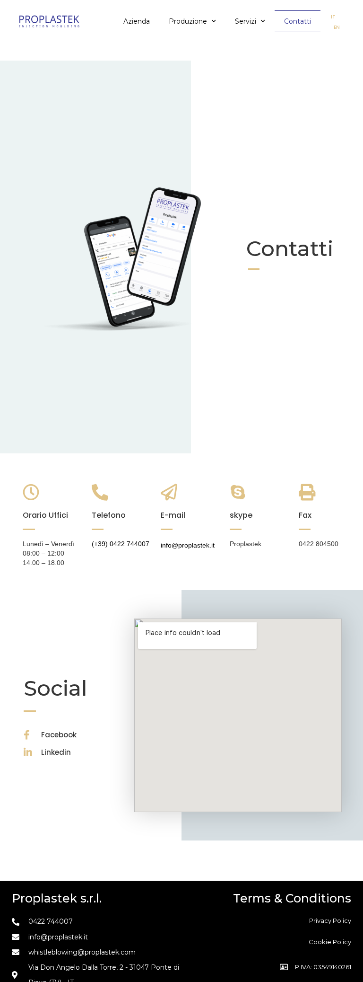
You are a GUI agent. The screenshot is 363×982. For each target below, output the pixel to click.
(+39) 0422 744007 (120, 544)
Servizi (245, 21)
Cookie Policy (330, 942)
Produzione (188, 21)
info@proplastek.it (188, 545)
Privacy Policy (330, 920)
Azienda (136, 21)
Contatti (297, 21)
